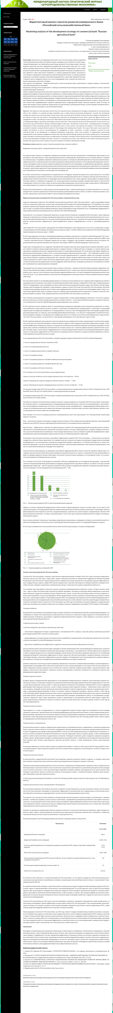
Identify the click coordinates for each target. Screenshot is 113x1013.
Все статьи (6, 16)
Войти (90, 66)
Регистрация (91, 63)
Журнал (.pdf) (7, 13)
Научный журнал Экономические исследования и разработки (10, 69)
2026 (10, 36)
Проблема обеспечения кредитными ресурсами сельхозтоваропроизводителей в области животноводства (57, 976)
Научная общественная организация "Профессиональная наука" (98, 70)
